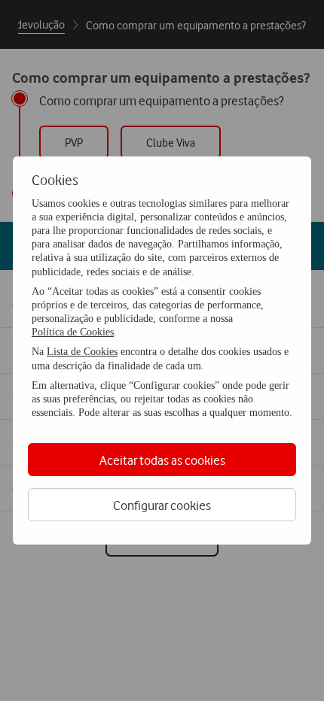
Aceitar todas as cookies (162, 460)
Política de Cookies (73, 332)
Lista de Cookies (82, 351)
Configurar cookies (162, 505)
